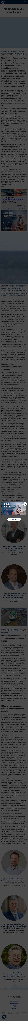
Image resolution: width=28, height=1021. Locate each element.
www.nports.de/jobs (14, 519)
